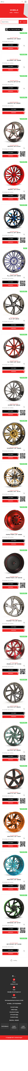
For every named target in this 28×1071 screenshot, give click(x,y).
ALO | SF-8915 (14, 319)
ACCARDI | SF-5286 (14, 60)
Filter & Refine (14, 29)
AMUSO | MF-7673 (14, 491)
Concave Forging (14, 1007)
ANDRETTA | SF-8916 (14, 621)
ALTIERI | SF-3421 (14, 362)
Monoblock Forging (14, 1012)
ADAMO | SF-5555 (14, 103)
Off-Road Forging (14, 1014)
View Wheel (10, 48)
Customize (10, 66)
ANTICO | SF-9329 (14, 750)
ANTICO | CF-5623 (14, 707)
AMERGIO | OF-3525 (14, 448)
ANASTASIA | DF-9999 (14, 534)
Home (11, 12)
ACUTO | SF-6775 (14, 81)
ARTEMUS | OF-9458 (14, 944)
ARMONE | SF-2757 (14, 922)
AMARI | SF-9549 (14, 405)
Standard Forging (14, 1017)
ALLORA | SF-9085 (14, 275)
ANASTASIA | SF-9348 (14, 577)
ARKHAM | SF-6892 (14, 879)
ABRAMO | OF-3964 (14, 39)
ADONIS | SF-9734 (14, 146)
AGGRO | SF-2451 (14, 189)
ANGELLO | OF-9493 (14, 664)
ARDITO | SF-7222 (14, 793)
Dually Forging (14, 1009)
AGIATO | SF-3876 (14, 232)
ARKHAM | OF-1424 (14, 836)
